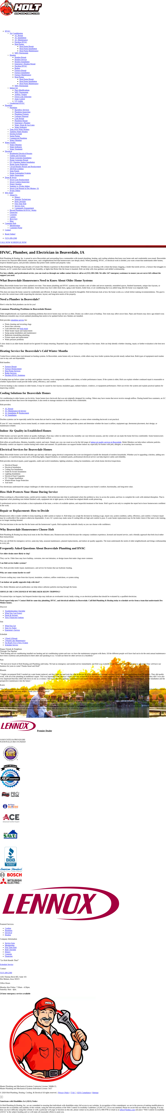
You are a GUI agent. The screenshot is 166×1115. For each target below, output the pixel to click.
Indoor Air (14, 88)
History (17, 197)
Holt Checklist (20, 201)
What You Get (10, 626)
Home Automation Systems (20, 173)
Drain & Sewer (11, 177)
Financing (13, 212)
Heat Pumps (19, 44)
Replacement (24, 413)
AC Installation (20, 38)
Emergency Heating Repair (25, 64)
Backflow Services (22, 110)
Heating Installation (22, 62)
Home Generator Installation (20, 158)
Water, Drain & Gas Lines (25, 125)
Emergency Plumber (22, 123)
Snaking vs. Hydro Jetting (20, 186)
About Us (13, 195)
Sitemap (95, 1093)
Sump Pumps (15, 136)
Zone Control (20, 99)
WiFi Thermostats (21, 53)
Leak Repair (19, 118)
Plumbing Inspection (22, 112)
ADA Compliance (84, 1093)
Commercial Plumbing (18, 138)
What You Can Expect (13, 613)
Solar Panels (14, 171)
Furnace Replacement (13, 369)
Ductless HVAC (21, 42)
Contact (8, 230)
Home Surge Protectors (19, 164)
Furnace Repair (20, 70)
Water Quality (10, 142)
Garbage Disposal (21, 116)
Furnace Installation (22, 73)
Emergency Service (12, 630)
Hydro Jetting (15, 191)
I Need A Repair (11, 638)
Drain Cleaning (16, 184)
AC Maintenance (21, 40)
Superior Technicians (23, 199)
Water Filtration (16, 140)
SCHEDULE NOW (18, 242)
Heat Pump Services (12, 371)
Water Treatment (16, 149)
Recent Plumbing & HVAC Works (23, 210)
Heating (13, 55)
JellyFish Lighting (17, 169)
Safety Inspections (17, 175)
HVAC (7, 31)
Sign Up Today (11, 628)
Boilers (17, 68)
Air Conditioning (16, 33)
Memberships (15, 226)
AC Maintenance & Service (15, 411)
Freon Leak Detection (23, 97)
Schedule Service (11, 645)
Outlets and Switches (18, 156)
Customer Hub (10, 223)
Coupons (13, 215)
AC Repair (19, 35)
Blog (11, 221)
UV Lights (19, 101)
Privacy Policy (63, 1093)
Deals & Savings (11, 615)
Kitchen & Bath (16, 134)
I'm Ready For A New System (16, 643)
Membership (9, 945)
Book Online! (10, 234)
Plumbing (8, 105)
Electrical (8, 151)
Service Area (19, 206)
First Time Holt (20, 204)
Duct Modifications (22, 90)
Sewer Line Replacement (19, 180)
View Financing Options (14, 617)
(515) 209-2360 (11, 238)
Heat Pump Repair (26, 46)
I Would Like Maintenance (15, 641)
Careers (13, 217)
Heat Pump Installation (28, 49)
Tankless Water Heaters (19, 132)
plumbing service (17, 320)
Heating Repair (20, 57)
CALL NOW (5, 242)
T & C (73, 1093)
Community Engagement (24, 208)
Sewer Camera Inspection (19, 182)
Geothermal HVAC (17, 103)
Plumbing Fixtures (22, 114)
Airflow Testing (21, 94)
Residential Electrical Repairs (21, 153)
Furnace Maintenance (23, 75)
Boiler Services (11, 373)
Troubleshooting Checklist (15, 611)
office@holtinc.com (127, 1110)
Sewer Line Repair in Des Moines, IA (24, 188)
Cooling (8, 928)
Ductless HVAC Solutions (15, 375)
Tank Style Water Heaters (19, 129)
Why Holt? (9, 193)
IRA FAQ (13, 219)
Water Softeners (21, 127)
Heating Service (21, 59)
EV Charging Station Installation (22, 162)
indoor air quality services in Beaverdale (106, 442)
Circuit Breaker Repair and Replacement (25, 167)
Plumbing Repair (21, 121)
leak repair (24, 329)
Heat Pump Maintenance (28, 51)
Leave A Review (6, 717)
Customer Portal (16, 228)
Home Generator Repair (19, 160)
